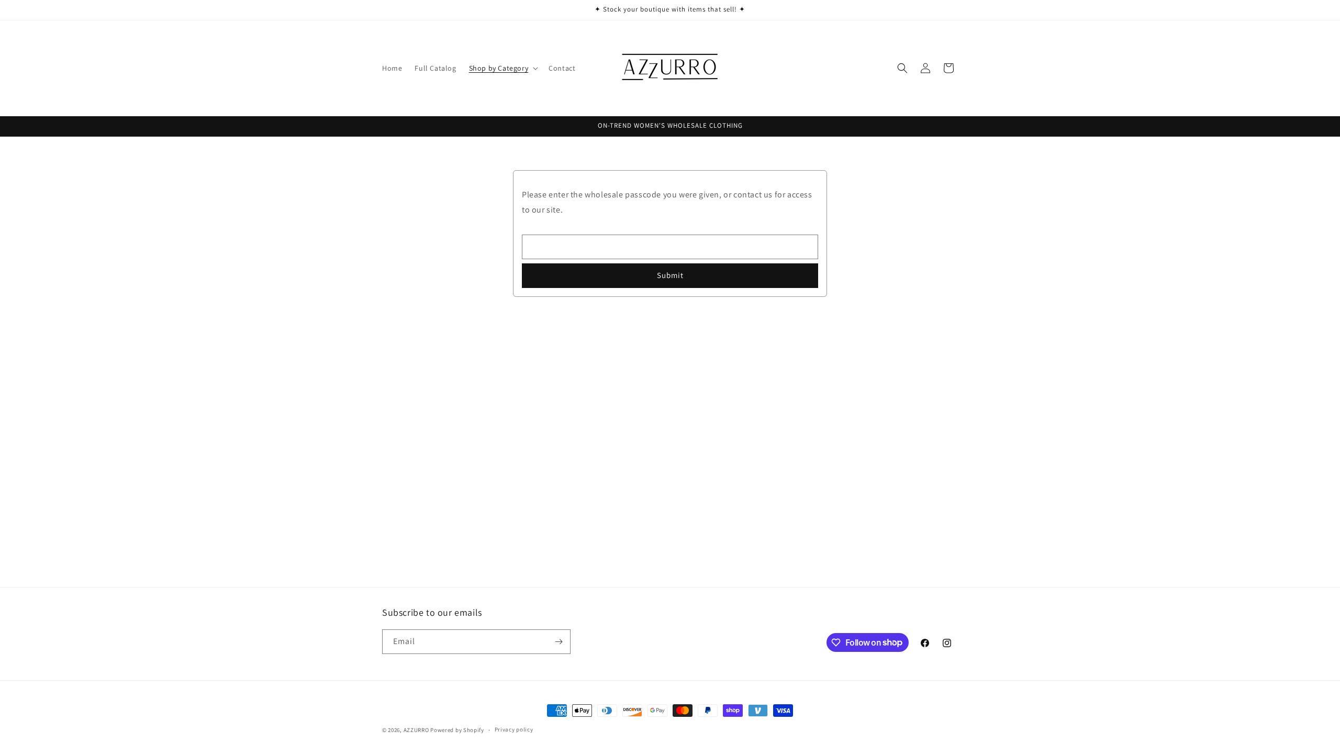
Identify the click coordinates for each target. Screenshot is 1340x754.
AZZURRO (416, 730)
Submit (670, 275)
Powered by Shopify (457, 730)
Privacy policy (514, 729)
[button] (503, 68)
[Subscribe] (558, 641)
